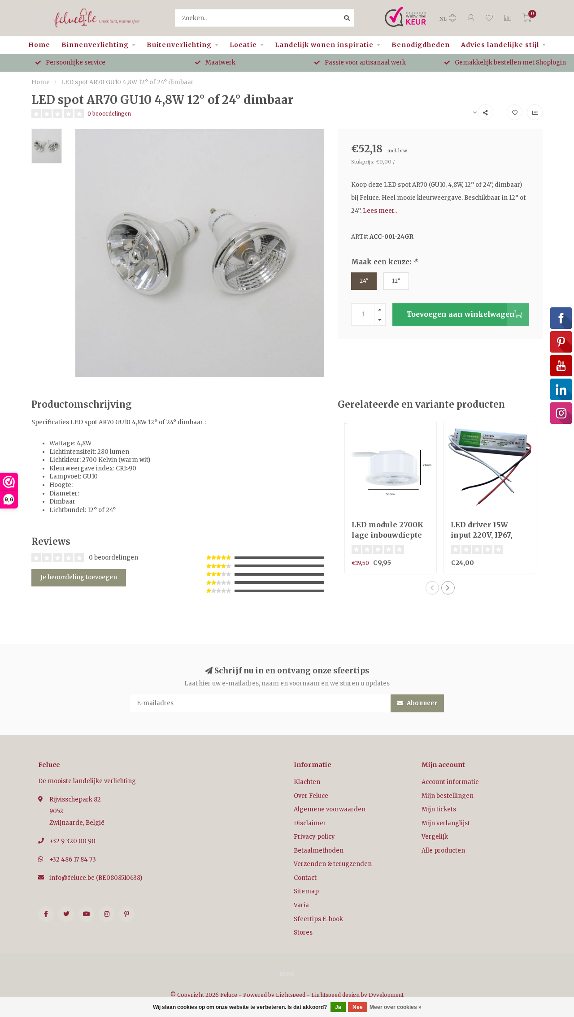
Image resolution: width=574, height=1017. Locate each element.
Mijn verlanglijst (446, 823)
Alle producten (443, 850)
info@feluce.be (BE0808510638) (95, 878)
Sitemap (306, 891)
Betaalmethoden (319, 850)
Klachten (307, 782)
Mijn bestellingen (448, 796)
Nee (357, 1007)
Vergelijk (435, 836)
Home (39, 45)
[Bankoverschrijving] (287, 973)
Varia (301, 905)
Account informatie (450, 782)
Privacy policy (314, 836)
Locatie (243, 45)
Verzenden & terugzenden (333, 864)
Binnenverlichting (95, 45)
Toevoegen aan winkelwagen (460, 314)
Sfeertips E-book (318, 919)
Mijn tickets (439, 809)
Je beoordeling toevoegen (78, 577)
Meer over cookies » (396, 1007)
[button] (432, 588)
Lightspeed (290, 994)
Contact (305, 878)
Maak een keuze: (384, 262)
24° (364, 280)
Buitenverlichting (179, 45)
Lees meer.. (380, 211)
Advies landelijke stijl (500, 45)
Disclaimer (310, 823)
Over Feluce (311, 796)
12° (396, 280)
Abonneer (421, 703)
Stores (303, 932)
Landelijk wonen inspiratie (324, 45)
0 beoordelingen (109, 113)
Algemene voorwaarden (329, 809)
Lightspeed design (335, 994)
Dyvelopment (386, 994)
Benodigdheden (420, 45)
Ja (338, 1007)
